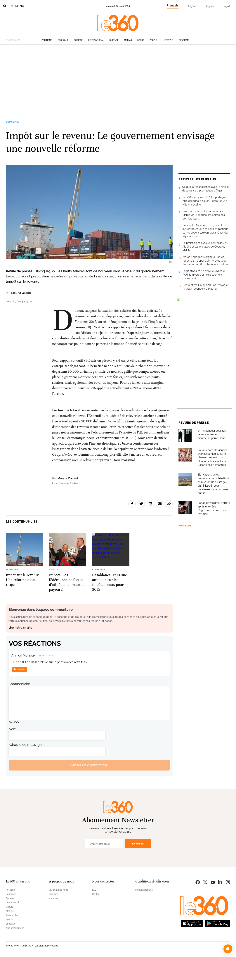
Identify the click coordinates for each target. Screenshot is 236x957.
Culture (114, 40)
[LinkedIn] (220, 881)
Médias (128, 40)
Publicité (53, 894)
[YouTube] (213, 881)
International (96, 40)
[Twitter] (205, 881)
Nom (12, 729)
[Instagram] (228, 882)
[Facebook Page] (197, 881)
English (192, 6)
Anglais (210, 6)
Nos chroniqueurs (15, 928)
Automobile (12, 915)
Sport (140, 40)
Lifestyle (168, 40)
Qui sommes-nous (58, 890)
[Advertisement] (118, 80)
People (153, 40)
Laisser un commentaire (89, 765)
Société (78, 40)
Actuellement (13, 40)
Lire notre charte (20, 627)
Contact (96, 894)
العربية (227, 6)
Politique (46, 40)
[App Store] (192, 923)
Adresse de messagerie (27, 745)
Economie (63, 40)
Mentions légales (144, 890)
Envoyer (138, 843)
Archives (53, 898)
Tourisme (184, 40)
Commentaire (19, 684)
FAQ (94, 890)
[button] (227, 948)
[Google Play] (217, 923)
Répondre (19, 669)
